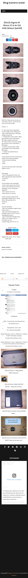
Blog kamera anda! (14, 2)
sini (17, 221)
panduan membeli (11, 193)
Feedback (14, 316)
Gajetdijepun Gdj (16, 502)
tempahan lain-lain (7, 220)
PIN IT (16, 233)
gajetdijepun (9, 215)
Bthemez (14, 575)
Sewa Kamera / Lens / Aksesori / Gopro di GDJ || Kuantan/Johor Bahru (14, 343)
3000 (3, 34)
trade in (7, 210)
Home (12, 273)
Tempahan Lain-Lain (14, 327)
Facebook (4, 201)
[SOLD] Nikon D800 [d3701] (14, 384)
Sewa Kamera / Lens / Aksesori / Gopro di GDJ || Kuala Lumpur (14, 335)
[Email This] (6, 238)
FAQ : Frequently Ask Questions (14, 321)
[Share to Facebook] (10, 238)
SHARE (9, 230)
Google (14, 289)
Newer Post (3, 273)
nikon (14, 237)
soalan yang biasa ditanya (13, 185)
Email (3, 203)
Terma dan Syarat (9, 123)
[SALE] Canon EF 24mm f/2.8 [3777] (14, 438)
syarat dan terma (10, 191)
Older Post (21, 273)
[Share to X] (8, 238)
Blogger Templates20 (13, 573)
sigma (18, 237)
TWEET (16, 230)
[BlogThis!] (7, 238)
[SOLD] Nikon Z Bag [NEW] (14, 370)
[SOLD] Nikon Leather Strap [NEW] (14, 411)
